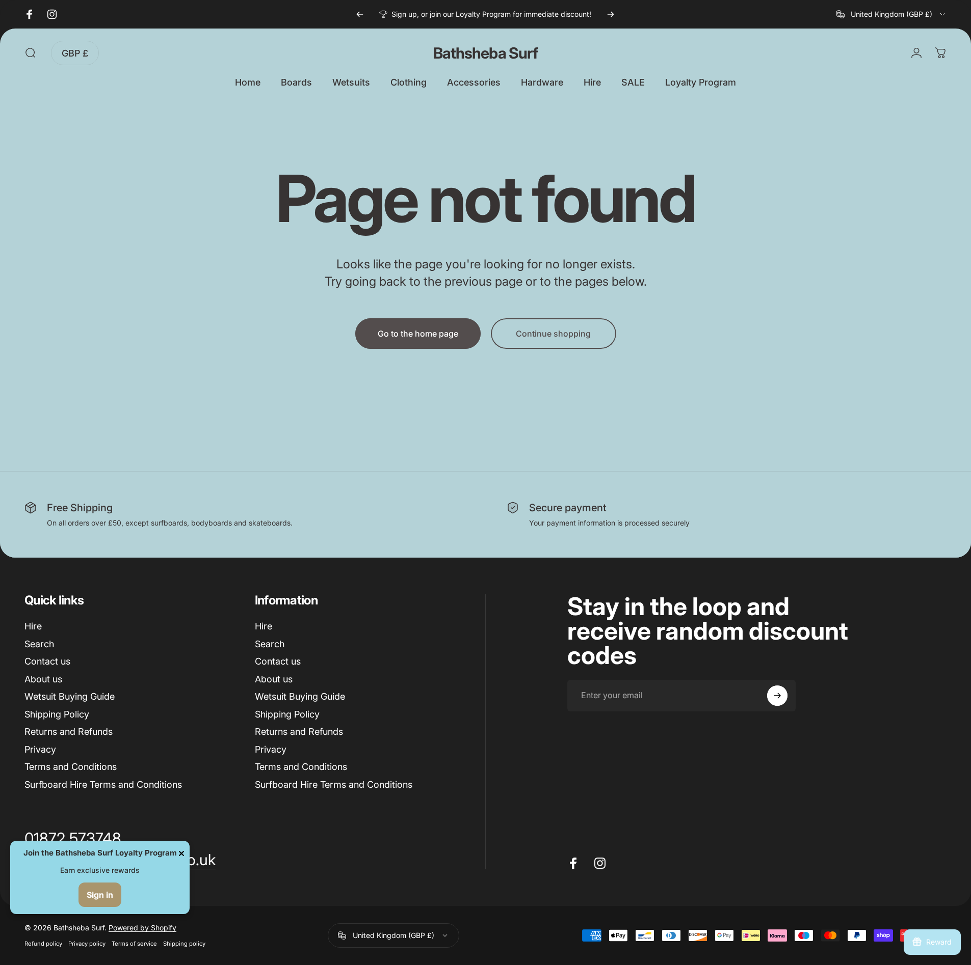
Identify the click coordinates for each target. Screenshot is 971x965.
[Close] (181, 853)
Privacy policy (87, 943)
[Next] (610, 14)
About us (43, 679)
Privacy (40, 749)
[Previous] (360, 14)
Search (39, 644)
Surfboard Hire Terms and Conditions (103, 784)
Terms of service (134, 943)
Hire (33, 626)
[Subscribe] (777, 695)
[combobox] (891, 14)
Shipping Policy (56, 714)
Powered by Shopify (142, 927)
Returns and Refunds (68, 731)
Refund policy (43, 943)
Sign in (100, 895)
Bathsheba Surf (485, 53)
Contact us (47, 661)
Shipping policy (184, 943)
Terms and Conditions (70, 766)
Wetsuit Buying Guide (69, 696)
